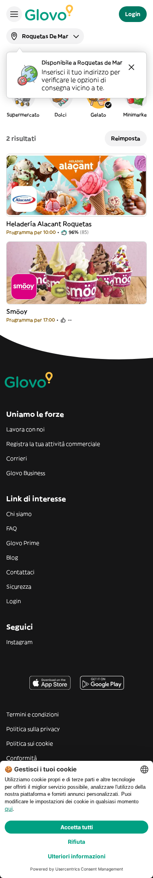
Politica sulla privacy (33, 729)
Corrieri (16, 458)
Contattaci (20, 572)
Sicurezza (18, 586)
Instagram (19, 642)
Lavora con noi (25, 429)
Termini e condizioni (32, 714)
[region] (76, 100)
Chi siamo (19, 513)
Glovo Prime (22, 543)
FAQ (11, 528)
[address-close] (131, 67)
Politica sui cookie (29, 743)
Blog (12, 557)
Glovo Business (25, 473)
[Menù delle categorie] (14, 14)
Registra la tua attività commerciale (53, 443)
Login (13, 601)
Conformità (21, 758)
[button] (22, 100)
